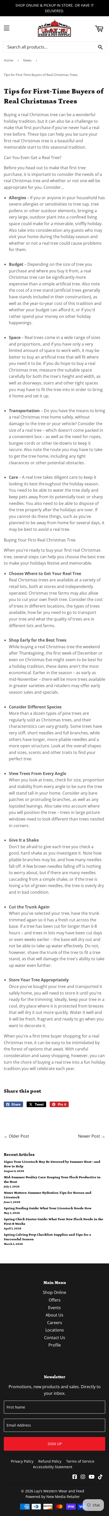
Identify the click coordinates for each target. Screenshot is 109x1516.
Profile (54, 1345)
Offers (55, 1300)
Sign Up (55, 1443)
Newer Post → (91, 1136)
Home (8, 60)
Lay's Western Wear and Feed (59, 1491)
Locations (54, 1330)
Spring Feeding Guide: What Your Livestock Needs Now (48, 1208)
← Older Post (16, 1136)
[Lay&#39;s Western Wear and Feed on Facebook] (74, 1477)
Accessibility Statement (52, 1466)
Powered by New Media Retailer (53, 1496)
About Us (54, 1315)
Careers (54, 1322)
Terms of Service (80, 1461)
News (27, 60)
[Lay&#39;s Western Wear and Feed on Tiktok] (100, 1477)
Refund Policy (49, 1461)
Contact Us (54, 1337)
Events (54, 1307)
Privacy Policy (22, 1461)
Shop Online (54, 1292)
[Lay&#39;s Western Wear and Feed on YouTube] (92, 1477)
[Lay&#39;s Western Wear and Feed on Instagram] (83, 1477)
